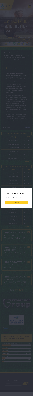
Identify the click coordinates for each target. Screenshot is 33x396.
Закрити (16, 202)
